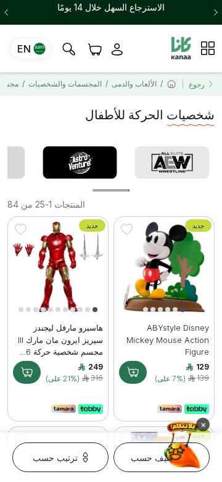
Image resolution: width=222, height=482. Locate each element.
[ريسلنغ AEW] (172, 162)
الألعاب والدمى (134, 83)
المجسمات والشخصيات (65, 83)
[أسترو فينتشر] (80, 162)
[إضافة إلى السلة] (133, 372)
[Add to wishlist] (126, 229)
